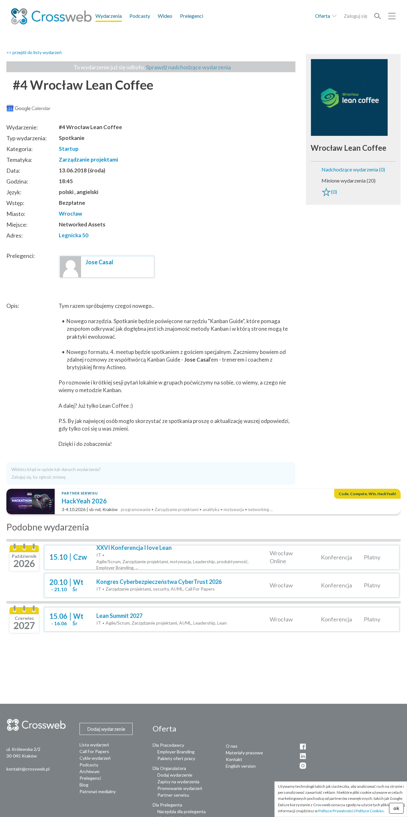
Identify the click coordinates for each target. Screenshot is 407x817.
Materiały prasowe (244, 752)
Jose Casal (99, 262)
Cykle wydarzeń (95, 758)
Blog (83, 784)
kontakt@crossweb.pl (28, 769)
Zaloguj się (355, 16)
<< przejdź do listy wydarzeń (34, 52)
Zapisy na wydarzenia (178, 781)
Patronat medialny (97, 791)
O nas (232, 746)
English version (241, 766)
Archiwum (89, 771)
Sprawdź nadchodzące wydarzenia (188, 67)
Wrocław (70, 213)
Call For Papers (94, 751)
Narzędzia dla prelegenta (181, 811)
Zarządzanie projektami (88, 159)
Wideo (165, 16)
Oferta (323, 16)
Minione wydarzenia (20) (348, 180)
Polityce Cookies (369, 810)
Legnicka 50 (73, 235)
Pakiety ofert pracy (176, 758)
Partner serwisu (173, 795)
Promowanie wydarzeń (179, 788)
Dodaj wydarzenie (174, 775)
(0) (334, 192)
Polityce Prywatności (335, 810)
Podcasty (139, 16)
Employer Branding (176, 751)
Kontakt (234, 759)
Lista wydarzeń (94, 744)
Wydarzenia (108, 16)
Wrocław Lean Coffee (348, 147)
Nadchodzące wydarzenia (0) (353, 169)
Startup (69, 148)
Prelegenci (191, 16)
